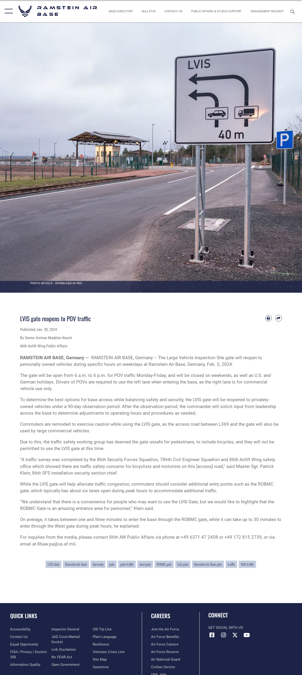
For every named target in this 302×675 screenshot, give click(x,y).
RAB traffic (247, 564)
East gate (182, 564)
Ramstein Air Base (76, 564)
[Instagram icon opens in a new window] (223, 634)
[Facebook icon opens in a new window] (211, 634)
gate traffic (127, 564)
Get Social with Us (225, 627)
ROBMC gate (164, 564)
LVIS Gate (53, 564)
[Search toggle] (293, 11)
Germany (98, 564)
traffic (231, 564)
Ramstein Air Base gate (208, 564)
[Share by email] (278, 318)
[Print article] (268, 318)
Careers (160, 616)
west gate (145, 564)
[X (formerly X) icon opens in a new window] (235, 634)
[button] (7, 11)
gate (111, 564)
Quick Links (23, 616)
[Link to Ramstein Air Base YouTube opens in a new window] (246, 634)
